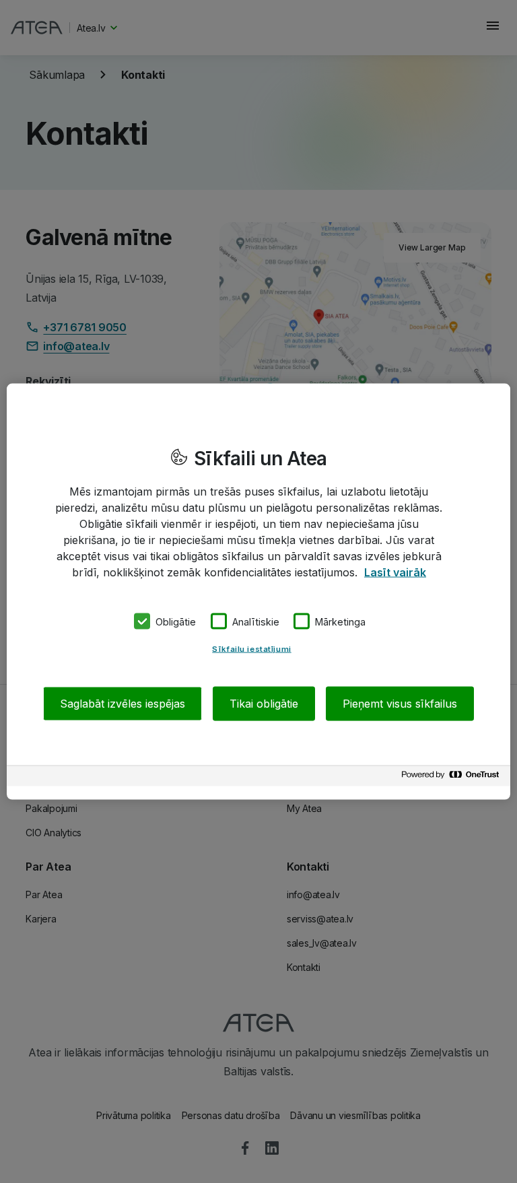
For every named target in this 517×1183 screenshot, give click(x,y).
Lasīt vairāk (395, 571)
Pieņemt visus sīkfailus (400, 703)
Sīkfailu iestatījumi (251, 649)
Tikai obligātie (264, 703)
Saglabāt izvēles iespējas (122, 703)
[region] (258, 591)
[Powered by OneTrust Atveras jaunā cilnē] (452, 778)
